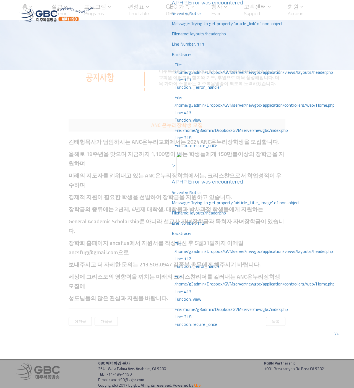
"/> (336, 334)
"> (253, 244)
